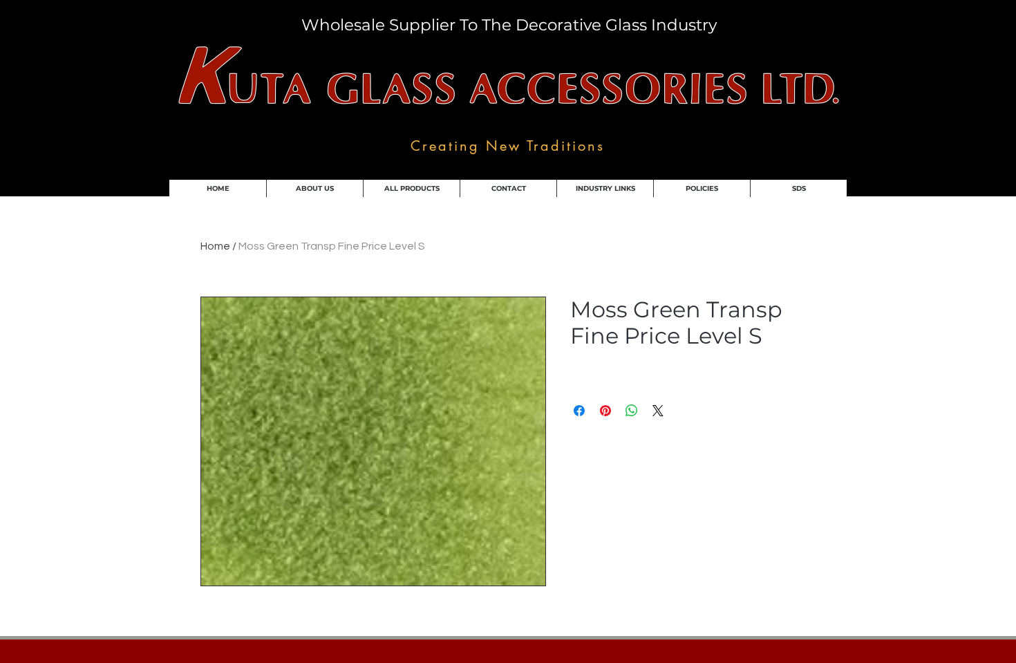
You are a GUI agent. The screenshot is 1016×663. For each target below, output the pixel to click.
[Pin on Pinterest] (605, 410)
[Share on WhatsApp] (631, 410)
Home (215, 246)
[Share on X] (658, 410)
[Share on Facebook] (579, 410)
